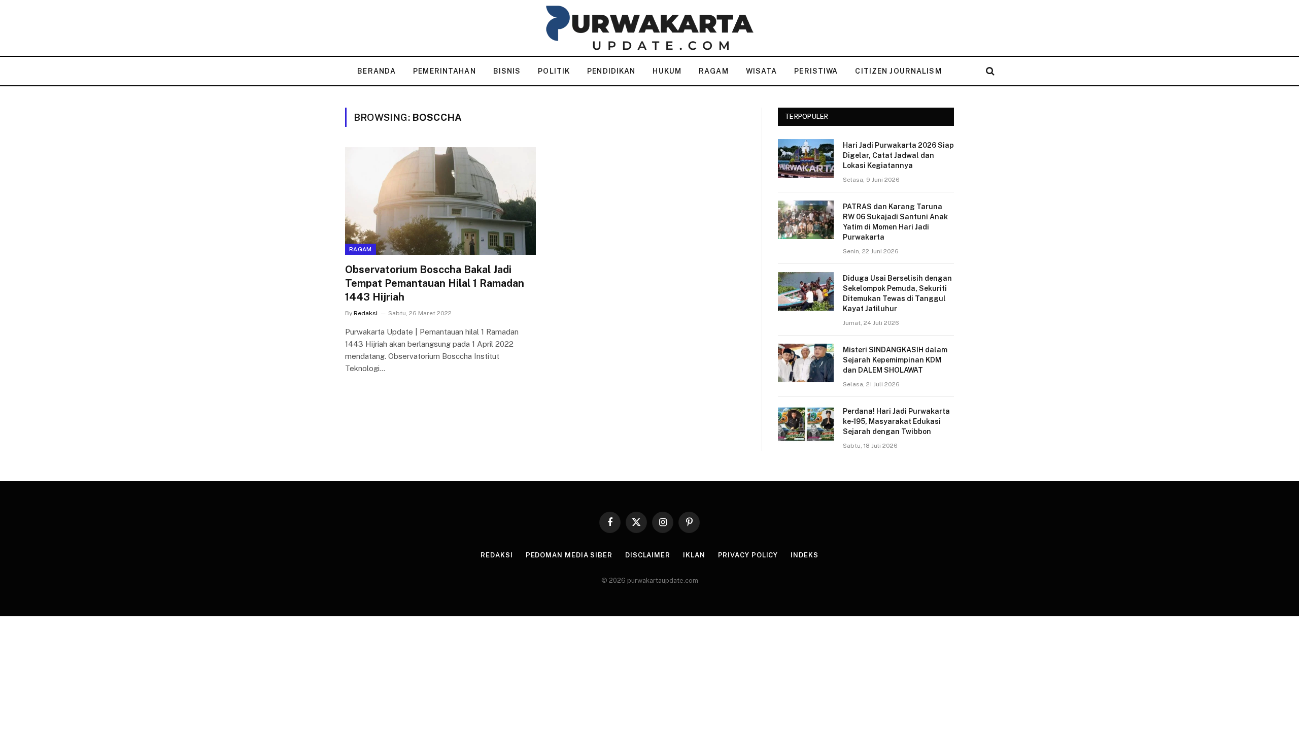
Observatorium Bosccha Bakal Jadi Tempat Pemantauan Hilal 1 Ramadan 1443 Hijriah (434, 283)
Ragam (714, 71)
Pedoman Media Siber (569, 555)
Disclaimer (647, 555)
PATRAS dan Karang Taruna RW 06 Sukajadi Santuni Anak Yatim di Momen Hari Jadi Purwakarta (895, 222)
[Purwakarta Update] (649, 28)
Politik (554, 71)
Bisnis (507, 71)
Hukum (667, 71)
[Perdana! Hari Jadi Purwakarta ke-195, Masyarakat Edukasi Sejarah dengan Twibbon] (806, 424)
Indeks (804, 555)
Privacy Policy (748, 555)
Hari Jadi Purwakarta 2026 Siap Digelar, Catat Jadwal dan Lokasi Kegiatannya (898, 155)
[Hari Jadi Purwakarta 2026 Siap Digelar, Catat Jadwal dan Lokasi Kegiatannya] (806, 158)
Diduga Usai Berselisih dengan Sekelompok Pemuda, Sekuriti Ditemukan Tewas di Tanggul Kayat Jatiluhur (897, 293)
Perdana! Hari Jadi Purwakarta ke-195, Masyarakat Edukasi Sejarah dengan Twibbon (896, 421)
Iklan (694, 555)
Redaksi (366, 313)
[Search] (989, 71)
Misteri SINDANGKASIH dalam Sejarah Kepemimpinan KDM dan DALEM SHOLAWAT (895, 360)
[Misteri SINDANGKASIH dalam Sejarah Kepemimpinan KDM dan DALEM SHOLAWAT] (806, 363)
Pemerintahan (444, 71)
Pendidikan (611, 71)
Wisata (761, 71)
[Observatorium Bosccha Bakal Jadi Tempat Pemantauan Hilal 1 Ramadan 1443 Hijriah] (440, 201)
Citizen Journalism (898, 71)
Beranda (376, 71)
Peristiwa (816, 71)
